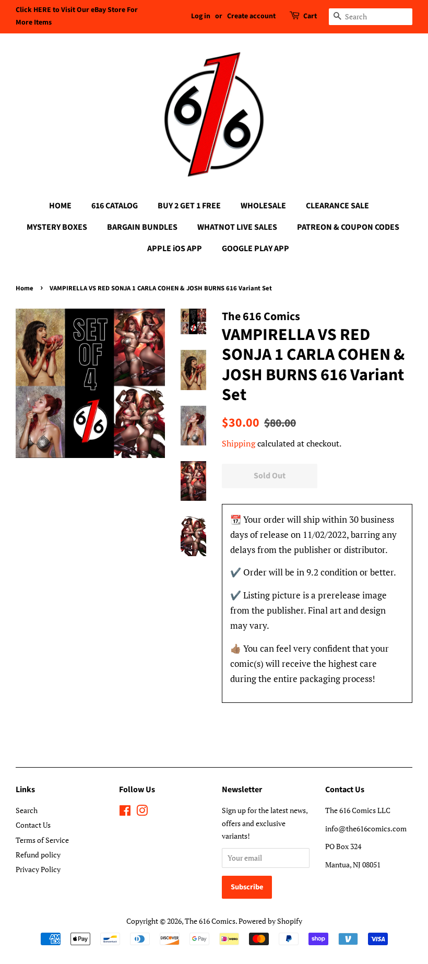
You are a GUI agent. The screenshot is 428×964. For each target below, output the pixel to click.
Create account (251, 16)
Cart (310, 16)
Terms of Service (42, 840)
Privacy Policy (38, 869)
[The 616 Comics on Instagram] (142, 812)
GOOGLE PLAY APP (255, 248)
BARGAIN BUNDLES (142, 227)
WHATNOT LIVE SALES (237, 227)
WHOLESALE (263, 205)
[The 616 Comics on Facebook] (125, 812)
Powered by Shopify (270, 921)
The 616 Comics (210, 921)
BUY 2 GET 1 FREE (189, 205)
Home (24, 288)
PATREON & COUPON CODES (348, 227)
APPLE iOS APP (174, 248)
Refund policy (38, 855)
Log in (200, 16)
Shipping (238, 443)
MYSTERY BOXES (57, 227)
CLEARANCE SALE (337, 205)
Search (27, 810)
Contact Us (33, 825)
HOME (60, 205)
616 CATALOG (114, 205)
